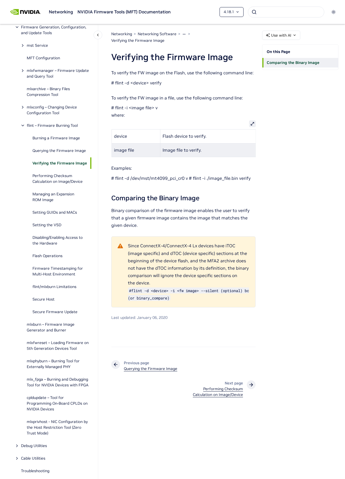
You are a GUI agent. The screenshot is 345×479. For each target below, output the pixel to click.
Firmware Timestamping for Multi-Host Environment (57, 271)
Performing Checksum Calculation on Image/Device (57, 178)
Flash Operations (47, 255)
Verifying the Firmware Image (59, 163)
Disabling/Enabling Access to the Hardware (57, 240)
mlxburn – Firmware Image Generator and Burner (50, 327)
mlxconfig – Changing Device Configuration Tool (52, 110)
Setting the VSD (46, 224)
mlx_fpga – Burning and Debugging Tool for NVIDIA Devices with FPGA (57, 382)
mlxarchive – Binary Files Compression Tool (48, 91)
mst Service (37, 45)
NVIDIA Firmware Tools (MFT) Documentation (124, 11)
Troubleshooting (35, 470)
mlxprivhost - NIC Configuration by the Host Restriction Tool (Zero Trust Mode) (57, 427)
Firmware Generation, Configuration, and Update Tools (53, 30)
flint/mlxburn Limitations (54, 286)
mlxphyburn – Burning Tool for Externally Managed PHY (53, 363)
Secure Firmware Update (54, 311)
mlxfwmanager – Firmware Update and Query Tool (58, 73)
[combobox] (286, 12)
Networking (61, 11)
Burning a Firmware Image (56, 138)
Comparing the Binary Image (293, 62)
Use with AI (281, 35)
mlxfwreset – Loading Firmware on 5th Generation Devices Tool (58, 345)
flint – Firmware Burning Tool (52, 125)
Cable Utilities (33, 458)
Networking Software (157, 33)
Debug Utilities (34, 445)
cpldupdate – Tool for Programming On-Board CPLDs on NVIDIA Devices (57, 403)
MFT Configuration (43, 57)
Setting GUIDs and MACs (54, 212)
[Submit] (254, 12)
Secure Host (43, 299)
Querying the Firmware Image (59, 150)
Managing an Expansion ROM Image (53, 197)
